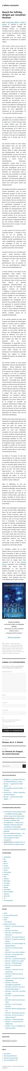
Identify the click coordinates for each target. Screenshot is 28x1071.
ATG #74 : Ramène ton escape (14, 961)
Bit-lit (6, 863)
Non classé (7, 889)
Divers (6, 870)
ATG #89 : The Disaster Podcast (15, 1013)
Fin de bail (8, 922)
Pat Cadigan (9, 653)
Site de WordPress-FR (10, 1060)
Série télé (6, 896)
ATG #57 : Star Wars (11, 930)
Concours (6, 868)
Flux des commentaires (11, 1058)
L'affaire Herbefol (10, 5)
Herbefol (7, 643)
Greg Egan (9, 648)
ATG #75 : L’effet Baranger (13, 963)
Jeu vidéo (6, 885)
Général (6, 878)
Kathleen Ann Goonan (7, 651)
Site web (5, 710)
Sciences (6, 894)
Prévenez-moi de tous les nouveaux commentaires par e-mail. (11, 720)
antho (18, 646)
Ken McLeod (17, 651)
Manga (6, 887)
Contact (6, 917)
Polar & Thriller (8, 891)
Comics (6, 865)
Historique (7, 881)
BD (5, 859)
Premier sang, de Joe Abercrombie (14, 816)
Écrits (5, 919)
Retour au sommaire (14, 637)
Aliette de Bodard (11, 646)
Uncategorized (8, 900)
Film (5, 876)
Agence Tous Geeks (10, 924)
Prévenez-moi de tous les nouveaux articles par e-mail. (13, 726)
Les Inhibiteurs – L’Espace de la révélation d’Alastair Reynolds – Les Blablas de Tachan (14, 825)
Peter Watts (16, 653)
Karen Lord (11, 650)
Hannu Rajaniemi (16, 648)
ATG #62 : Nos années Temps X (15, 937)
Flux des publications (10, 1056)
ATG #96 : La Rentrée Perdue (14, 1019)
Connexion (7, 1053)
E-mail (4, 702)
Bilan (5, 861)
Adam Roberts (14, 645)
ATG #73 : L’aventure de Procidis (15, 958)
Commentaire (7, 671)
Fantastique (7, 872)
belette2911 (7, 833)
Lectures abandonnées (11, 915)
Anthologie (5, 645)
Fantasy (6, 874)
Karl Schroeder (17, 650)
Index (5, 913)
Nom (4, 695)
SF (9, 645)
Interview (7, 883)
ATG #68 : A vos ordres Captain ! (15, 952)
